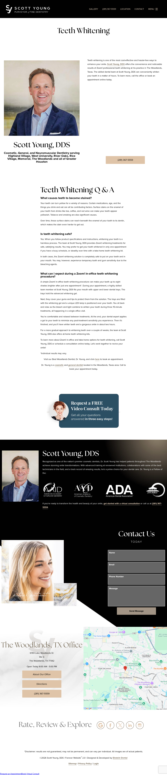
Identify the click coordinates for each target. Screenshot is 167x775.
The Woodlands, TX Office (42, 645)
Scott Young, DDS (116, 64)
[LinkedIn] (130, 725)
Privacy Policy (85, 763)
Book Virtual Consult (30, 774)
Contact (139, 9)
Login (96, 763)
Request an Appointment (10, 774)
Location (125, 9)
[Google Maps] (101, 725)
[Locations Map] (125, 668)
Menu (151, 9)
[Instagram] (140, 725)
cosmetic (59, 365)
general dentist (75, 365)
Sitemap (72, 763)
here (97, 359)
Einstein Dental (120, 757)
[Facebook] (110, 725)
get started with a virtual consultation (122, 503)
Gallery (93, 9)
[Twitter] (120, 725)
